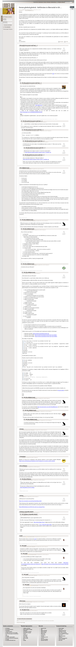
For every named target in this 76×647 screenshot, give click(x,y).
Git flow (21, 495)
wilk (24, 220)
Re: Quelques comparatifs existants (29, 514)
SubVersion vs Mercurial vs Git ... (49, 7)
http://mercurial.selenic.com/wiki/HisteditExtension (47, 406)
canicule (24, 633)
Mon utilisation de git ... (25, 167)
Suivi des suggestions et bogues (63, 633)
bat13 (24, 610)
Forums (48, 2)
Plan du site (60, 640)
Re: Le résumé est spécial (9, 629)
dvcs (26, 10)
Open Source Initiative (44, 639)
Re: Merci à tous (25, 609)
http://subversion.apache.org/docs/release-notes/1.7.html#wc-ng (38, 152)
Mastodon (33, 220)
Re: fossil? (24, 545)
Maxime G (24, 496)
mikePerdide (24, 512)
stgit (53, 73)
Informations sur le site (62, 631)
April (41, 629)
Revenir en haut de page (21, 622)
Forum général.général (27, 7)
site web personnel (28, 9)
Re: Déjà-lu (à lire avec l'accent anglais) (11, 632)
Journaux (41, 2)
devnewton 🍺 (26, 554)
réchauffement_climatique (27, 631)
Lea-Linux (42, 638)
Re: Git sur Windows (26, 479)
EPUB (67, 41)
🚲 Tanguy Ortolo (29, 411)
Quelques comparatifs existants (26, 511)
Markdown (61, 41)
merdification (25, 630)
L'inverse (22, 429)
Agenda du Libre (43, 628)
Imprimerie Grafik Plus (44, 640)
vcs (32, 10)
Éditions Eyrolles (43, 632)
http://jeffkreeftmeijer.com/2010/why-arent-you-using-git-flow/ (32, 506)
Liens (45, 2)
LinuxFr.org (8, 8)
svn (31, 10)
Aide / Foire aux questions (63, 632)
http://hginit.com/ (38, 105)
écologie (24, 640)
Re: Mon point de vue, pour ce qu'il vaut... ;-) (31, 83)
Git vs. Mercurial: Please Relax (45, 524)
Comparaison (23, 456)
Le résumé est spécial (8, 631)
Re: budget (7, 639)
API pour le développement (63, 638)
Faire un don (61, 629)
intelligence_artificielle (26, 628)
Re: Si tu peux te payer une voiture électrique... (12, 633)
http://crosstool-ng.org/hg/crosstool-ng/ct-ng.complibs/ (46, 336)
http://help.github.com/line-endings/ (27, 487)
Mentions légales (61, 628)
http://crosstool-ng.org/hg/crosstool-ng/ (41, 333)
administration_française (27, 632)
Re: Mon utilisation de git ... (28, 219)
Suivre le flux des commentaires (25, 618)
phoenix (23, 9)
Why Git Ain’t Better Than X (39, 522)
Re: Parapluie (7, 628)
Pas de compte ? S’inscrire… (8, 29)
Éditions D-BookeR (44, 630)
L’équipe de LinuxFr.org (62, 630)
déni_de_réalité (25, 638)
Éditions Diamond (44, 631)
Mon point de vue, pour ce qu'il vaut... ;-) (28, 45)
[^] (20, 83)
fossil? (21, 535)
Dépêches (35, 2)
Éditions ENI (43, 633)
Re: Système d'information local (10, 640)
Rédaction (53, 2)
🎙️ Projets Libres (60, 2)
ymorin (23, 46)
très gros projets (61, 390)
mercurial (28, 10)
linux (24, 639)
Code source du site (62, 639)
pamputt (23, 457)
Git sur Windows (23, 465)
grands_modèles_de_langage (27, 629)
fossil (35, 538)
